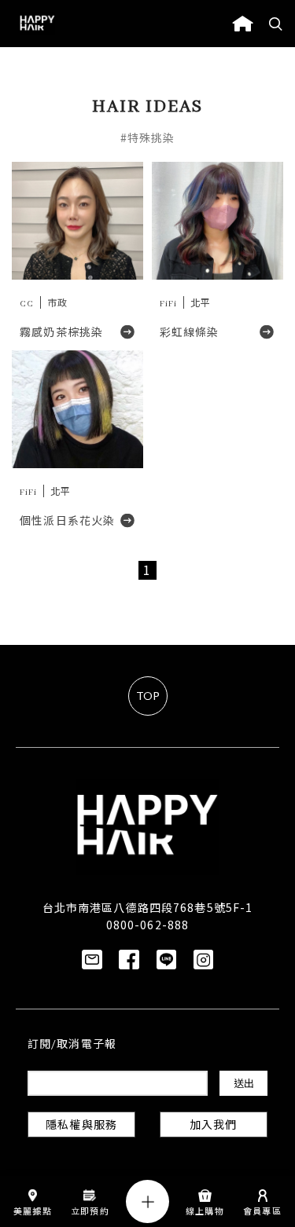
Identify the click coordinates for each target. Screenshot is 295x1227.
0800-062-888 (147, 924)
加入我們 (213, 1126)
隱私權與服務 (81, 1126)
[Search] (276, 23)
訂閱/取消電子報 (72, 1045)
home (242, 23)
